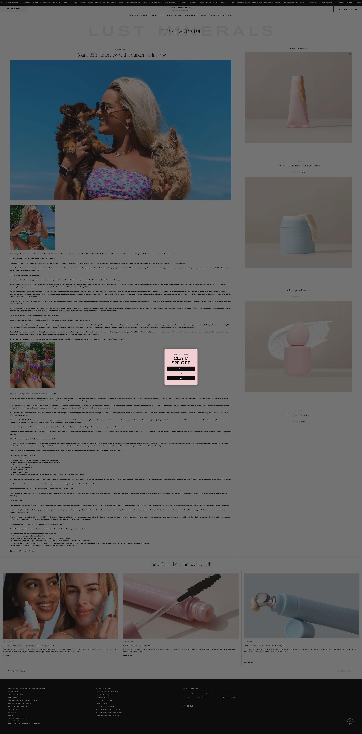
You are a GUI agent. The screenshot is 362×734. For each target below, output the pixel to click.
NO (181, 378)
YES (181, 369)
